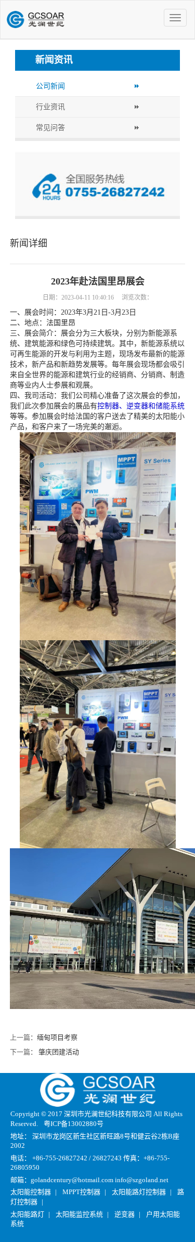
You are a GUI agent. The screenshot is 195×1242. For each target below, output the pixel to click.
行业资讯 (50, 107)
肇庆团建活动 (58, 1052)
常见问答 (50, 128)
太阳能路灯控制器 (139, 1192)
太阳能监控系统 (79, 1214)
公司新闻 (50, 86)
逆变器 (124, 1214)
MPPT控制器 (81, 1192)
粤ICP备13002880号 (73, 1124)
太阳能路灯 (27, 1214)
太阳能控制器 (30, 1192)
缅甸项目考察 (57, 1037)
